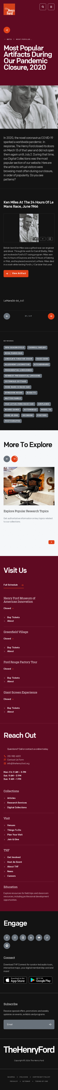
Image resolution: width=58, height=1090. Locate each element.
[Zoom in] (36, 239)
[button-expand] (49, 471)
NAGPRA (11, 1077)
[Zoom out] (43, 239)
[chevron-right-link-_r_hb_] (51, 542)
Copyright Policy (41, 1077)
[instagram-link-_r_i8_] (15, 937)
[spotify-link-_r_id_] (7, 945)
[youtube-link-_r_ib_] (39, 937)
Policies (24, 1077)
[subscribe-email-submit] (49, 1024)
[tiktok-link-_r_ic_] (47, 937)
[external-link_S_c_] (29, 763)
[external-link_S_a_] (29, 756)
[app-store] (15, 980)
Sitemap (26, 1081)
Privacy (14, 1081)
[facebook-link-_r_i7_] (7, 937)
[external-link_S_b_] (29, 760)
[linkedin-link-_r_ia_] (31, 937)
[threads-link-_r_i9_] (23, 937)
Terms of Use (41, 1081)
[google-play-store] (40, 980)
